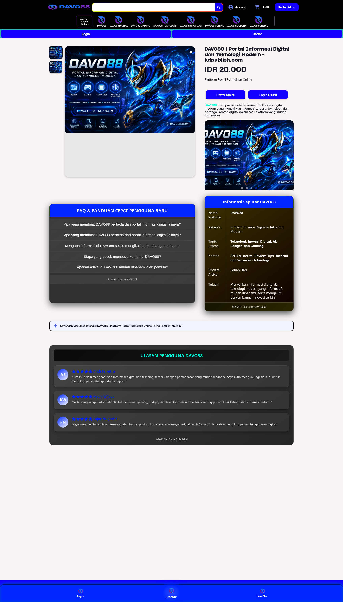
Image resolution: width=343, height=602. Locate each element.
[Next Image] (192, 112)
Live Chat (263, 596)
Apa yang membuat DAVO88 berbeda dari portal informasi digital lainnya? (122, 224)
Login (86, 34)
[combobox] (153, 7)
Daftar (257, 34)
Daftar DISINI (225, 94)
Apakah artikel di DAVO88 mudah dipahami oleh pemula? (122, 267)
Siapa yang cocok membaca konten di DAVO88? (122, 257)
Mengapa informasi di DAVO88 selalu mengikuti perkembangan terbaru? (122, 246)
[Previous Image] (68, 112)
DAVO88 (211, 105)
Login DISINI (268, 94)
